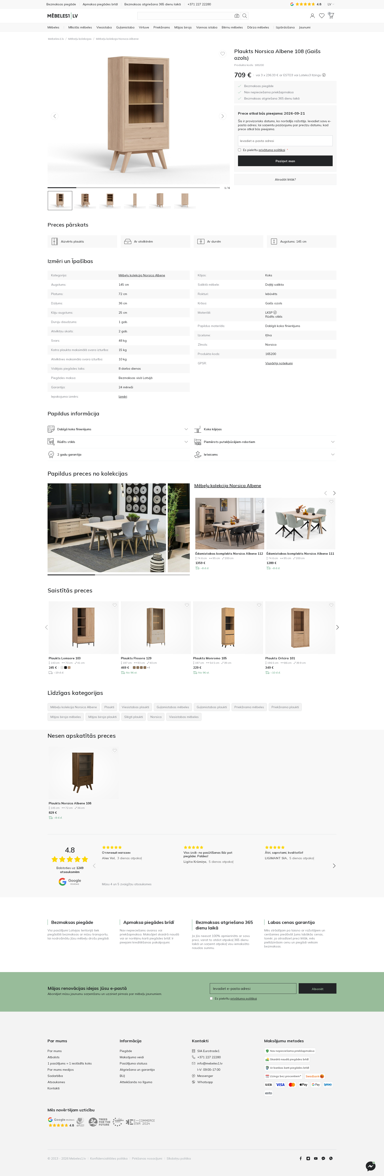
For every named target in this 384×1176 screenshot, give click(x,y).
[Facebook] (302, 1158)
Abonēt (318, 989)
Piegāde (126, 1051)
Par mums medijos (61, 1070)
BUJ (122, 1076)
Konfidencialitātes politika (109, 1158)
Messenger (205, 1076)
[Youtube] (317, 1158)
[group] (133, 862)
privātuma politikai (272, 150)
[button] (312, 16)
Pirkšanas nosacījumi (147, 1158)
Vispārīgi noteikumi (279, 363)
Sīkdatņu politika (179, 1158)
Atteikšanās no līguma (136, 1082)
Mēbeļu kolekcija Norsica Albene (117, 38)
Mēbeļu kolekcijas (80, 38)
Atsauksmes (56, 1082)
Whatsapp (205, 1082)
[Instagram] (310, 1158)
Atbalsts (54, 1057)
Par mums (55, 1051)
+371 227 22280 (209, 1057)
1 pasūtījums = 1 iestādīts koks (70, 1063)
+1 (148, 667)
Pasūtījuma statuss (133, 1063)
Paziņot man (285, 161)
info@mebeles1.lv (209, 1063)
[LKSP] (275, 313)
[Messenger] (370, 1166)
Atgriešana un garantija (137, 1070)
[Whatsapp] (332, 1158)
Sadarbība (55, 1076)
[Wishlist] (322, 16)
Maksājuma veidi (132, 1057)
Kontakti (54, 1088)
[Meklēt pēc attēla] (237, 16)
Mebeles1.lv (56, 38)
